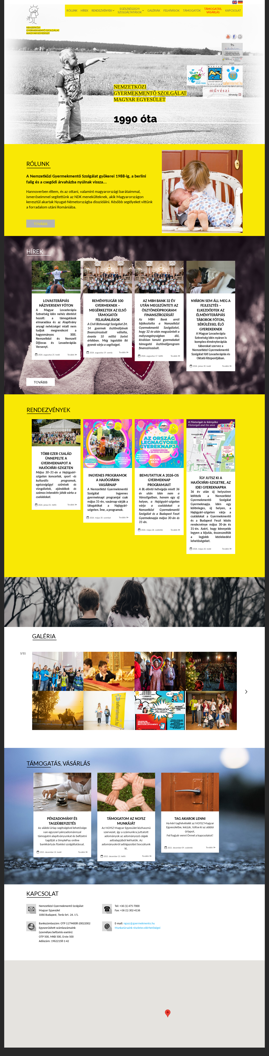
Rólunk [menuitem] (72, 10)
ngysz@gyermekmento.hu (139, 923)
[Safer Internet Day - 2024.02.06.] (57, 671)
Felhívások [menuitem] (171, 10)
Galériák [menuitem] (153, 10)
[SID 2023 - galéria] (109, 710)
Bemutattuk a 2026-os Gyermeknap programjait (159, 480)
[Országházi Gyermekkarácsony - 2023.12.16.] (160, 671)
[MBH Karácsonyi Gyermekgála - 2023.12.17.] (109, 671)
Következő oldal (246, 692)
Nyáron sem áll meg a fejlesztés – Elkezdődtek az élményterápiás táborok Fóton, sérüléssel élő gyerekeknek (211, 315)
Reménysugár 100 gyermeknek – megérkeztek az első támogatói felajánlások (107, 310)
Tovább (40, 224)
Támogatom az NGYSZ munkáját (126, 821)
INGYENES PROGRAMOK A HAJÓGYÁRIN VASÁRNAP (107, 480)
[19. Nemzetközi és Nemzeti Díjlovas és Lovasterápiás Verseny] (57, 710)
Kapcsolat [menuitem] (233, 10)
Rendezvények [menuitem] (102, 10)
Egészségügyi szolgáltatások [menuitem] (130, 10)
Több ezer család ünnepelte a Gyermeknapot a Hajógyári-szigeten (56, 461)
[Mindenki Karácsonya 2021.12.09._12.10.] (211, 710)
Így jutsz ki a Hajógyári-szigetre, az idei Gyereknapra (211, 483)
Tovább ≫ (72, 355)
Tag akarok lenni (190, 819)
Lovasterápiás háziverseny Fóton (56, 303)
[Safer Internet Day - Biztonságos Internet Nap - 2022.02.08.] (160, 710)
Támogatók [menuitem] (192, 10)
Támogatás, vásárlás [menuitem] (213, 10)
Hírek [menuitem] (84, 10)
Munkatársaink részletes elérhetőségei (137, 928)
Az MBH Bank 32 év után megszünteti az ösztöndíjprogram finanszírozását (159, 308)
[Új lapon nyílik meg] (234, 38)
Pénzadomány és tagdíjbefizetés (62, 821)
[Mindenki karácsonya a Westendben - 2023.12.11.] (211, 671)
